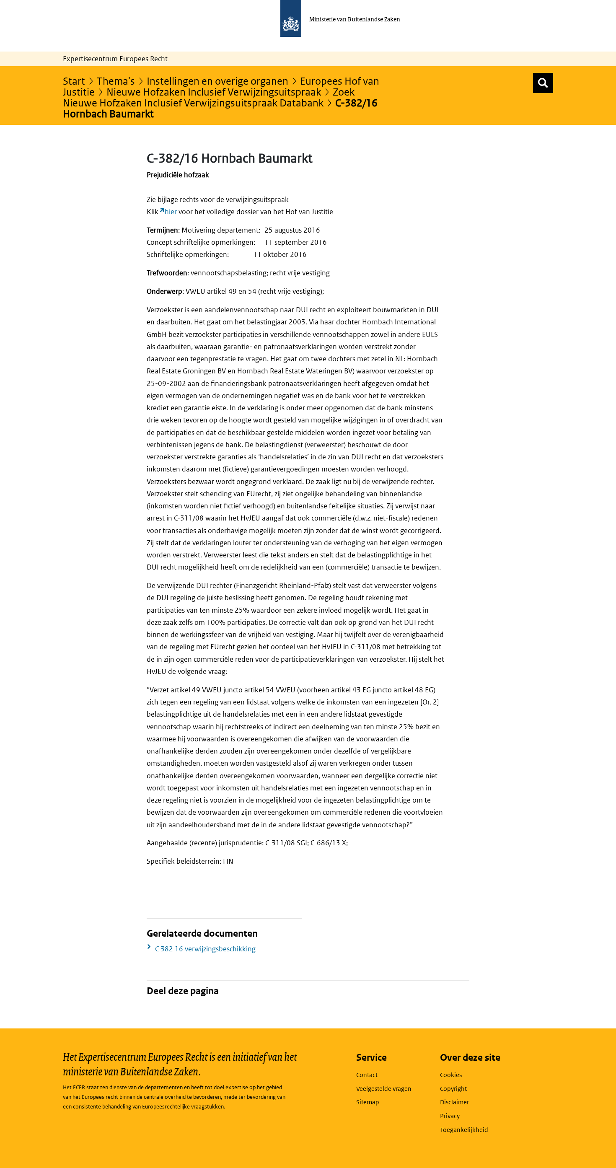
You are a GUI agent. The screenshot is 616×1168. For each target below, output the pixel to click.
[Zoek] (543, 83)
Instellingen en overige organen (217, 81)
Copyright (453, 1089)
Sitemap (367, 1102)
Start (74, 81)
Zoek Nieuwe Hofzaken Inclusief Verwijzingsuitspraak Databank (209, 97)
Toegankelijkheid (464, 1130)
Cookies (451, 1075)
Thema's (116, 81)
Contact (367, 1075)
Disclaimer (454, 1102)
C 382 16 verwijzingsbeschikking (205, 948)
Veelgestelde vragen (384, 1089)
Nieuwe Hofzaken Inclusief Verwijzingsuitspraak (213, 91)
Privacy (450, 1116)
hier (171, 211)
